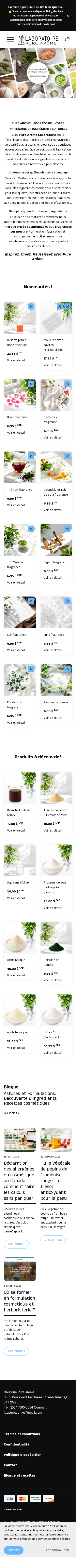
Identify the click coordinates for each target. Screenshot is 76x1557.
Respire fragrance (56, 702)
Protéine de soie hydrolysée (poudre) (55, 887)
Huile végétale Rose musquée (17, 342)
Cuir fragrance (16, 634)
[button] (57, 1550)
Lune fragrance (54, 634)
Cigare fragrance (55, 562)
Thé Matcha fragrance (15, 565)
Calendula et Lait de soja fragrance (56, 492)
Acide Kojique (16, 960)
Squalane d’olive (18, 882)
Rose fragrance (17, 417)
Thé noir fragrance (19, 489)
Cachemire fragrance (51, 419)
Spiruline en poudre (51, 962)
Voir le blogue (11, 1113)
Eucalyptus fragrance (14, 705)
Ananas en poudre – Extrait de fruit (56, 812)
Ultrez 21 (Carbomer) (51, 1035)
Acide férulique (17, 1032)
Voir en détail (16, 360)
